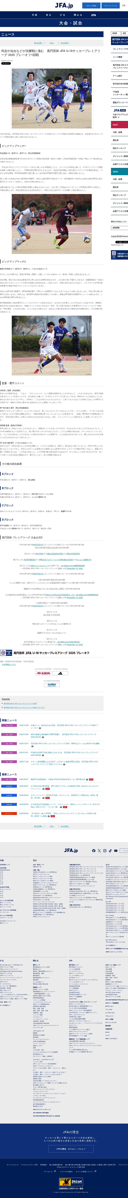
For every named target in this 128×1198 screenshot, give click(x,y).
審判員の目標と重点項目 (40, 984)
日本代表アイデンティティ (8, 921)
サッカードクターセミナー (41, 1039)
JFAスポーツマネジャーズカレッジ (80, 1021)
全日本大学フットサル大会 (114, 924)
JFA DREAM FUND (111, 994)
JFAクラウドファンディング (42, 1109)
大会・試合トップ (38, 865)
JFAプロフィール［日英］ (113, 996)
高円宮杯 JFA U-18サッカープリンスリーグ (82, 871)
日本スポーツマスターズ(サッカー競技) (45, 893)
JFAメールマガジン (111, 1038)
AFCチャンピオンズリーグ (41, 874)
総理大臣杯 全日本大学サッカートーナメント (47, 897)
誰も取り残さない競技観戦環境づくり (80, 1006)
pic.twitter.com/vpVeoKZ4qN (68, 642)
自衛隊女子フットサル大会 (114, 922)
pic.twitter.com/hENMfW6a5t (87, 594)
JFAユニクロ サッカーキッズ (9, 969)
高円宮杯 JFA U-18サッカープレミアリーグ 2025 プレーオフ (24, 707)
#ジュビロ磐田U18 (83, 559)
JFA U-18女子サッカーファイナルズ (117, 875)
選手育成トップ (74, 965)
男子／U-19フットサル (7, 905)
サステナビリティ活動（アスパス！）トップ (82, 1002)
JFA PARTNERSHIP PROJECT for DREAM (46, 1116)
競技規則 (35, 980)
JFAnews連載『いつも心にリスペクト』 (45, 1081)
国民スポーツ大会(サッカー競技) (43, 880)
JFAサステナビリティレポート (78, 1031)
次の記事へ (65, 43)
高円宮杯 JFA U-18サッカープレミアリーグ (82, 869)
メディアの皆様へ (67, 1171)
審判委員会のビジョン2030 (41, 967)
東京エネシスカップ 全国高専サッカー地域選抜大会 (49, 912)
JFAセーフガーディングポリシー (43, 1066)
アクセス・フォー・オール (113, 990)
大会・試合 (71, 23)
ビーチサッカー (5, 912)
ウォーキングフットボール (8, 979)
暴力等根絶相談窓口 (39, 1104)
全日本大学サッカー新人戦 (41, 900)
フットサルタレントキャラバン (78, 984)
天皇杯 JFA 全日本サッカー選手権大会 (45, 872)
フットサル (108, 1009)
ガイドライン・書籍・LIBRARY (42, 1056)
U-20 (1, 891)
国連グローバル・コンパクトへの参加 (80, 1034)
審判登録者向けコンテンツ (41, 978)
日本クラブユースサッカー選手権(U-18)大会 (83, 881)
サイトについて (13, 1165)
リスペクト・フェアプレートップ (43, 1059)
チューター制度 (38, 1015)
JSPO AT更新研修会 (39, 1041)
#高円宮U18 (38, 544)
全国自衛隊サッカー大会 (40, 891)
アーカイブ (48, 1171)
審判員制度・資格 (38, 973)
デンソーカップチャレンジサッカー (44, 902)
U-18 (1, 878)
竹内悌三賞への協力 (75, 1017)
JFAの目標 (108, 971)
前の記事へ (38, 43)
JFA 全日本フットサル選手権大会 (116, 917)
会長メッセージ (110, 967)
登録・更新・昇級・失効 (40, 1010)
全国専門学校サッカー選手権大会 (43, 914)
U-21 (1, 874)
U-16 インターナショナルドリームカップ (82, 886)
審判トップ (36, 965)
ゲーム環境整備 (74, 988)
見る (49, 15)
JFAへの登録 (91, 5)
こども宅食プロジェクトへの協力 (79, 1029)
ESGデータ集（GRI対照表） (114, 982)
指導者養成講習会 (38, 998)
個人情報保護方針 (56, 1165)
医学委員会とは (38, 1054)
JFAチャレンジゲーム (6, 975)
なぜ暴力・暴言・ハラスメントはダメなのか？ (47, 1074)
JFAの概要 (108, 969)
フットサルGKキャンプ (76, 982)
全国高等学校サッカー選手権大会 (79, 875)
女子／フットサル (5, 907)
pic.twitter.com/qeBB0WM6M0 (73, 565)
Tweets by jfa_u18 (117, 245)
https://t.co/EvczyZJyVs (55, 594)
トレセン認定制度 (74, 969)
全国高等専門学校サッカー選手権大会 (44, 910)
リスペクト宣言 (38, 1062)
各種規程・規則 (110, 975)
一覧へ (51, 43)
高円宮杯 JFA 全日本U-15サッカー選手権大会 (83, 891)
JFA (70, 960)
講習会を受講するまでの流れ (42, 996)
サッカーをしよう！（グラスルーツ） (11, 965)
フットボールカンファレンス (42, 1002)
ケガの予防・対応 (38, 1050)
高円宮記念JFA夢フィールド (77, 994)
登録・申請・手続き (111, 978)
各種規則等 (108, 1029)
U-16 (1, 882)
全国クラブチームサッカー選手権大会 (44, 885)
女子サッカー (109, 1006)
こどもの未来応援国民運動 (77, 1019)
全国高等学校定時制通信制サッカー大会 (81, 879)
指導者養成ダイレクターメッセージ (44, 991)
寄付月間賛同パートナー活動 (78, 1036)
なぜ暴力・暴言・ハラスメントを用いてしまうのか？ (49, 1072)
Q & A (107, 1032)
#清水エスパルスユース (40, 565)
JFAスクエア (4, 982)
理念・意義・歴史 (38, 1008)
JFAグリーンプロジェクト (77, 1004)
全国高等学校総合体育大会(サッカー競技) (82, 877)
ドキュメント (109, 1016)
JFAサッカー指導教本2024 (41, 1004)
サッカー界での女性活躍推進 (78, 1008)
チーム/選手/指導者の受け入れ (78, 1050)
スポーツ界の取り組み (40, 1087)
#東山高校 (51, 553)
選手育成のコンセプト (76, 967)
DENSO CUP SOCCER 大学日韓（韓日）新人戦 (48, 906)
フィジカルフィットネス (40, 1019)
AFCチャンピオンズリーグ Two (42, 878)
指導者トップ (37, 987)
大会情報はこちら (9, 664)
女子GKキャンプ (74, 978)
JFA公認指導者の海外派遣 (41, 1023)
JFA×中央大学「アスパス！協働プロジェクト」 (83, 1012)
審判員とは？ (37, 969)
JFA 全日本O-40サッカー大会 (115, 904)
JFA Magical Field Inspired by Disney (11, 971)
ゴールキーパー (38, 1017)
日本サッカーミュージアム (114, 952)
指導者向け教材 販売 (39, 1006)
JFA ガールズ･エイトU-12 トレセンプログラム (83, 980)
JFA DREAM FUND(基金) (41, 1113)
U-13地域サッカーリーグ (77, 895)
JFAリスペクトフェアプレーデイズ (44, 1089)
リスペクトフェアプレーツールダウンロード (46, 1102)
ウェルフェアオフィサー (40, 1091)
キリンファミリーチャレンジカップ (11, 977)
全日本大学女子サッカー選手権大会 (117, 873)
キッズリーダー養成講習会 (8, 986)
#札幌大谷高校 (67, 559)
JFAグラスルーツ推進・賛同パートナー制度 (13, 999)
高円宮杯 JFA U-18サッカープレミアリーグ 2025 (20, 703)
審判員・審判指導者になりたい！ (43, 971)
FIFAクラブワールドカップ (41, 917)
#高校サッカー (70, 594)
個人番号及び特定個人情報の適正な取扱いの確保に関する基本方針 (90, 1165)
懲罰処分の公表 (38, 1106)
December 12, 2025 (75, 568)
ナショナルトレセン (75, 971)
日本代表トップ (5, 865)
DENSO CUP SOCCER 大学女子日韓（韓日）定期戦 (49, 908)
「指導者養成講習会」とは (41, 993)
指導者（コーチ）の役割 (40, 989)
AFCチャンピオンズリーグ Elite (42, 876)
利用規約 (43, 1165)
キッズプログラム (5, 984)
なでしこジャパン (5, 889)
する (63, 15)
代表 (35, 15)
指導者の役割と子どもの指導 (42, 1076)
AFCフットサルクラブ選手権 (115, 937)
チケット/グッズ (110, 5)
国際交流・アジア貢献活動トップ (79, 1039)
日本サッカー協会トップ (112, 965)
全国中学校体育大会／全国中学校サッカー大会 (83, 893)
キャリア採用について (84, 1171)
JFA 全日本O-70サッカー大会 (115, 910)
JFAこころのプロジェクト (77, 1014)
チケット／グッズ (110, 1022)
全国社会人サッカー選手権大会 (42, 887)
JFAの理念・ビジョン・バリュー (71, 1149)
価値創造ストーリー (111, 984)
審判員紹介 (36, 975)
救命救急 (35, 1037)
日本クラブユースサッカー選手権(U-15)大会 (83, 897)
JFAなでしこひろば (6, 973)
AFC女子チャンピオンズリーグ (115, 894)
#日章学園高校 (29, 559)
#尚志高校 (59, 553)
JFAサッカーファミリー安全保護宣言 (80, 1010)
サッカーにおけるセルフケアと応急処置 (45, 1052)
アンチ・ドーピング (39, 1043)
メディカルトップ (38, 1031)
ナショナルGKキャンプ (76, 975)
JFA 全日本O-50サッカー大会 (115, 906)
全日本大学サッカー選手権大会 (42, 895)
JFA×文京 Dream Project (112, 992)
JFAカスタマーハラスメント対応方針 (71, 1167)
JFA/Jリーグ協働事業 (75, 996)
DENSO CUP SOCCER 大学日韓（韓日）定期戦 (48, 904)
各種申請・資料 (38, 1013)
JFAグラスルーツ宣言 (6, 967)
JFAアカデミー (73, 990)
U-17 (1, 880)
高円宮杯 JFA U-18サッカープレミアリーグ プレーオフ (86, 873)
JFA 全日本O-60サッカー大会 (115, 908)
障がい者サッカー (5, 990)
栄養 (34, 1048)
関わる (78, 15)
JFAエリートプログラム (76, 973)
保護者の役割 (37, 1079)
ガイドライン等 (38, 1027)
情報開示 (108, 980)
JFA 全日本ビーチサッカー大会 (115, 942)
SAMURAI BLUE (5, 870)
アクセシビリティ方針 (29, 1165)
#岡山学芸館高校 (73, 553)
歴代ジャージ (4, 923)
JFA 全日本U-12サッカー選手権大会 (80, 907)
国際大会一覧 (37, 867)
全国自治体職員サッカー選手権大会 (44, 889)
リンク (107, 1035)
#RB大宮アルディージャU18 (50, 559)
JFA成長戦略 (109, 973)
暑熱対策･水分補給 (39, 1035)
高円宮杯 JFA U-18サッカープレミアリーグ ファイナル (86, 867)
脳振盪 (35, 1033)
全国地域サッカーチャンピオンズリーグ (45, 883)
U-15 (1, 884)
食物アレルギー (38, 1046)
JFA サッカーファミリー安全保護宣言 (44, 1064)
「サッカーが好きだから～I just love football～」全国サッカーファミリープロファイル (15, 995)
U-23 (1, 872)
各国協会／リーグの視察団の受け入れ (80, 1052)
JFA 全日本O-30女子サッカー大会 (116, 869)
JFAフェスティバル (6, 992)
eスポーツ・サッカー (6, 917)
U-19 (1, 876)
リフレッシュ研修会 (39, 1000)
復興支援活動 (73, 1027)
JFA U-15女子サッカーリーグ (115, 884)
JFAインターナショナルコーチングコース (46, 1025)
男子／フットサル (5, 902)
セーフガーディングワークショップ (44, 1098)
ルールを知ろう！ (111, 945)
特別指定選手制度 (74, 986)
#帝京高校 (39, 553)
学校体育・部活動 (5, 988)
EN (123, 5)
